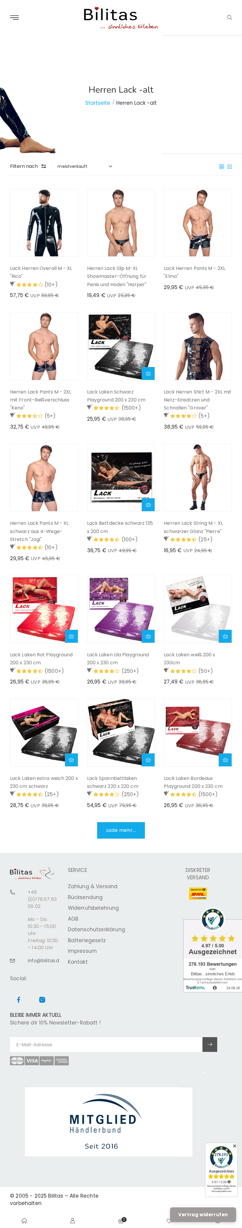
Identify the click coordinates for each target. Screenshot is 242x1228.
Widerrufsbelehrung (93, 907)
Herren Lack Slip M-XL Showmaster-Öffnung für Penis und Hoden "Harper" (116, 276)
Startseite (97, 102)
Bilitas (55, 1195)
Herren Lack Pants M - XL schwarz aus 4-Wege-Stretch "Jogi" (39, 531)
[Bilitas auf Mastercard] (17, 1061)
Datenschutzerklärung (96, 929)
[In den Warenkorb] (148, 373)
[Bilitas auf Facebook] (18, 1000)
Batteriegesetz (87, 940)
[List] (229, 166)
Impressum (82, 951)
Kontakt (78, 961)
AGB (73, 918)
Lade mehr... (121, 830)
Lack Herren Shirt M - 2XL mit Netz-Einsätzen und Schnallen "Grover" (197, 399)
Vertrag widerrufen (203, 1214)
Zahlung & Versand (93, 886)
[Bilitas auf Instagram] (42, 1000)
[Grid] (222, 166)
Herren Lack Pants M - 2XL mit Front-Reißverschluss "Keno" (40, 399)
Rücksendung (85, 897)
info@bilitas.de (45, 960)
